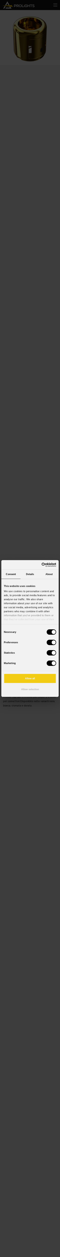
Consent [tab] (11, 574)
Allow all (30, 678)
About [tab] (49, 574)
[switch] (51, 642)
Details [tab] (30, 574)
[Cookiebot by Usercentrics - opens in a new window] (42, 565)
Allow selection (30, 689)
